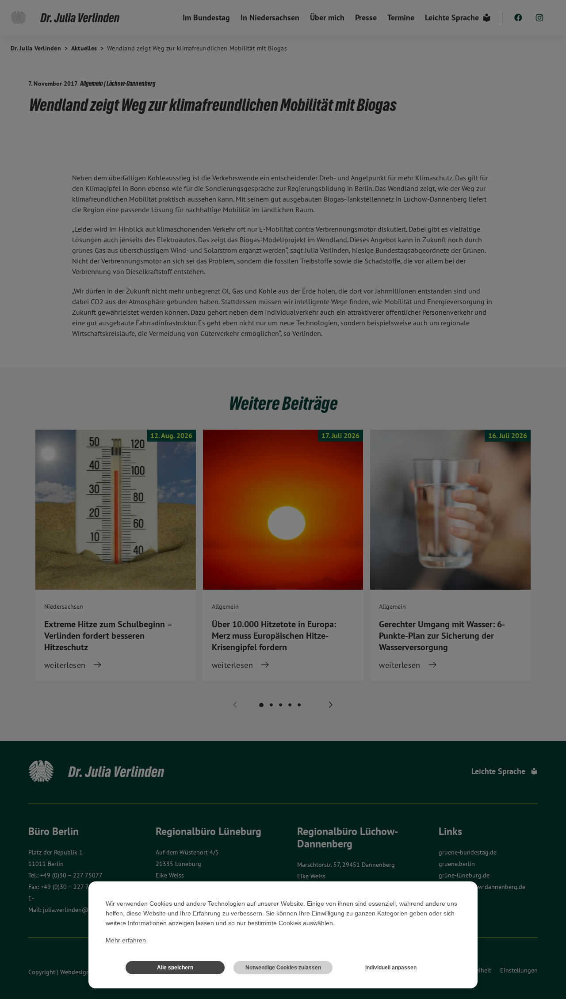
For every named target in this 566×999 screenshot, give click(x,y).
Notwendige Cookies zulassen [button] (283, 968)
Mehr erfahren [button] (126, 940)
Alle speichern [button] (175, 968)
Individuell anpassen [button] (391, 968)
